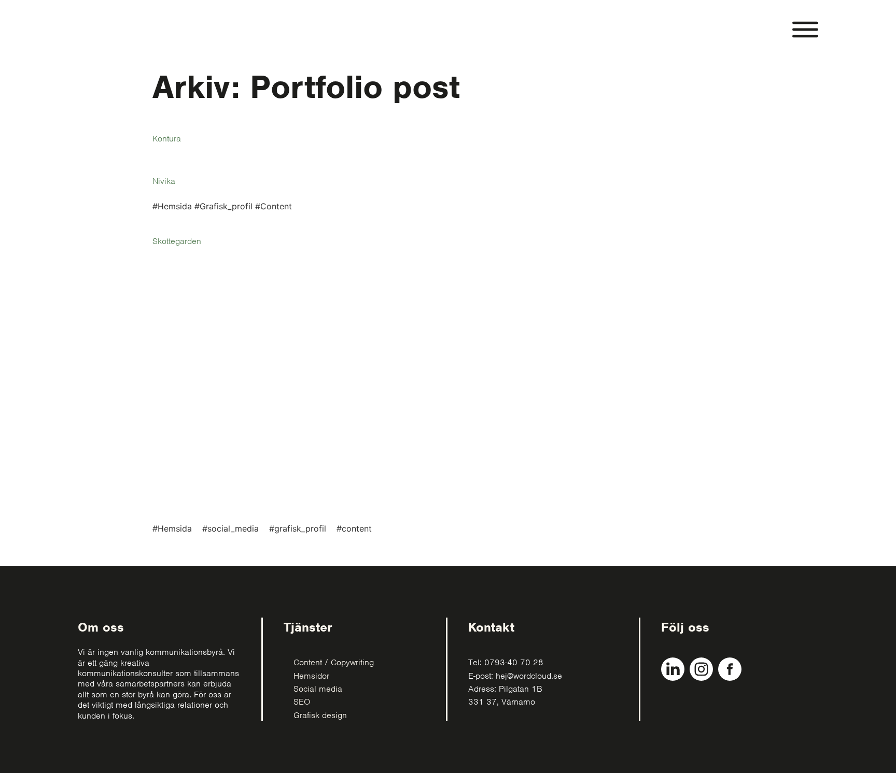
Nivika (163, 181)
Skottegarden (176, 241)
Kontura (166, 138)
